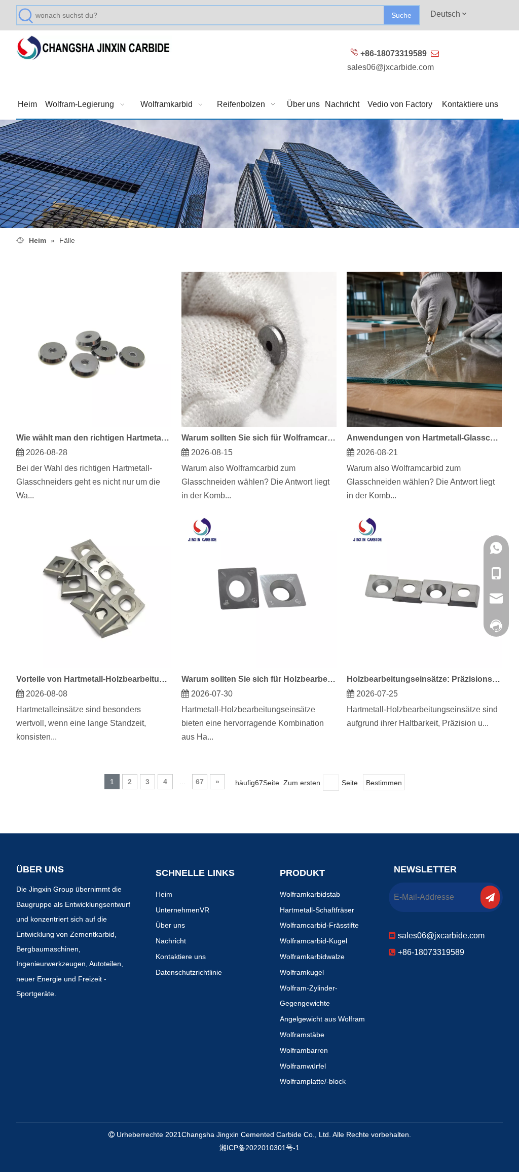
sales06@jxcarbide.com (390, 67)
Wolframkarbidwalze (312, 957)
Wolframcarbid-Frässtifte (319, 925)
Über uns (170, 925)
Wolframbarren (304, 1050)
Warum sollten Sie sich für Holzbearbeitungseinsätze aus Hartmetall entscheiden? (259, 679)
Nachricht (171, 941)
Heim (164, 894)
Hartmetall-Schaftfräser (317, 910)
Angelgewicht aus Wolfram (322, 1019)
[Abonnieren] (490, 897)
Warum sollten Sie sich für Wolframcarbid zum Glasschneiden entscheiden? (259, 437)
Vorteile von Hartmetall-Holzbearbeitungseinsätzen (93, 679)
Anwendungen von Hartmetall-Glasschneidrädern (424, 437)
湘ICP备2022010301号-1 (259, 1148)
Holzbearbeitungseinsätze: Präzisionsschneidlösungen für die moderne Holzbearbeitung (424, 679)
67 (200, 782)
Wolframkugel (302, 972)
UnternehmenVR (182, 910)
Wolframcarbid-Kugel (313, 941)
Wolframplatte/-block (313, 1081)
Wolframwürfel (303, 1066)
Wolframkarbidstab (310, 894)
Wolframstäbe (302, 1035)
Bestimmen (384, 783)
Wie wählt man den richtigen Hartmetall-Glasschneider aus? (93, 437)
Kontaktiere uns (181, 957)
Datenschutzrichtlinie (189, 972)
